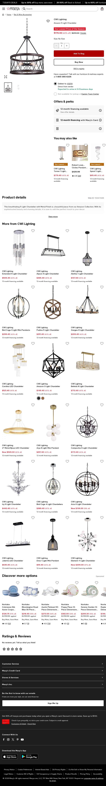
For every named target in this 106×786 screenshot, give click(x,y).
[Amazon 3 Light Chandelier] (53, 361)
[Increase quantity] (66, 45)
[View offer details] (79, 110)
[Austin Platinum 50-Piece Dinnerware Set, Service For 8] (50, 591)
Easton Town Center (90, 94)
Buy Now (79, 62)
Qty (61, 43)
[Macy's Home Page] (13, 9)
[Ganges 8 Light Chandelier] (87, 305)
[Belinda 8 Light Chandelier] (87, 361)
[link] (62, 174)
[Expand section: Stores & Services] (53, 677)
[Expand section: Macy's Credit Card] (53, 670)
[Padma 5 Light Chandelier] (53, 305)
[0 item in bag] (102, 9)
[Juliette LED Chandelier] (18, 536)
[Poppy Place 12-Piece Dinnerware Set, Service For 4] (70, 591)
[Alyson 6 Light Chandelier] (53, 249)
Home (9, 14)
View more (53, 216)
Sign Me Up (53, 703)
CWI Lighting (60, 19)
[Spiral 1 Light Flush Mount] (98, 153)
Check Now (31, 724)
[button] (27, 55)
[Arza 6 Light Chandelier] (87, 479)
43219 (70, 84)
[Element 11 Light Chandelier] (87, 536)
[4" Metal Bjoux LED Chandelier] (18, 423)
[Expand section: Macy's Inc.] (53, 684)
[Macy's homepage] (3, 15)
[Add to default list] (67, 145)
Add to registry (79, 68)
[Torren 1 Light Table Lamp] (62, 153)
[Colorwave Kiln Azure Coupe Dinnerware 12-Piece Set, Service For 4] (11, 591)
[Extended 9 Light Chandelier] (18, 249)
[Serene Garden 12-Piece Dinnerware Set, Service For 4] (90, 591)
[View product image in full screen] (5, 76)
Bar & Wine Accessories (23, 14)
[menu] (3, 8)
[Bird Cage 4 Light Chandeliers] (53, 479)
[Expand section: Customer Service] (53, 663)
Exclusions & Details (19, 724)
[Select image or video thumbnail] (8, 87)
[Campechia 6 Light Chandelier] (87, 423)
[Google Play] (29, 756)
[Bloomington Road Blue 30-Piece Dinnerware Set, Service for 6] (31, 591)
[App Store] (10, 756)
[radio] (39, 398)
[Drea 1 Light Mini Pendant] (53, 536)
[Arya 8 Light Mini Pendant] (53, 423)
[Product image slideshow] (27, 49)
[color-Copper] (42, 398)
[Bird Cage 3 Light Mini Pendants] (18, 305)
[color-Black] (38, 398)
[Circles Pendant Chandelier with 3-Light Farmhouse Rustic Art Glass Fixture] (80, 153)
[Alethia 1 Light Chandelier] (87, 249)
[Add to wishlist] (48, 21)
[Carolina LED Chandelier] (18, 361)
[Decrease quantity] (56, 45)
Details (83, 33)
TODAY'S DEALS (10, 3)
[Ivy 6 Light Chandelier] (18, 479)
